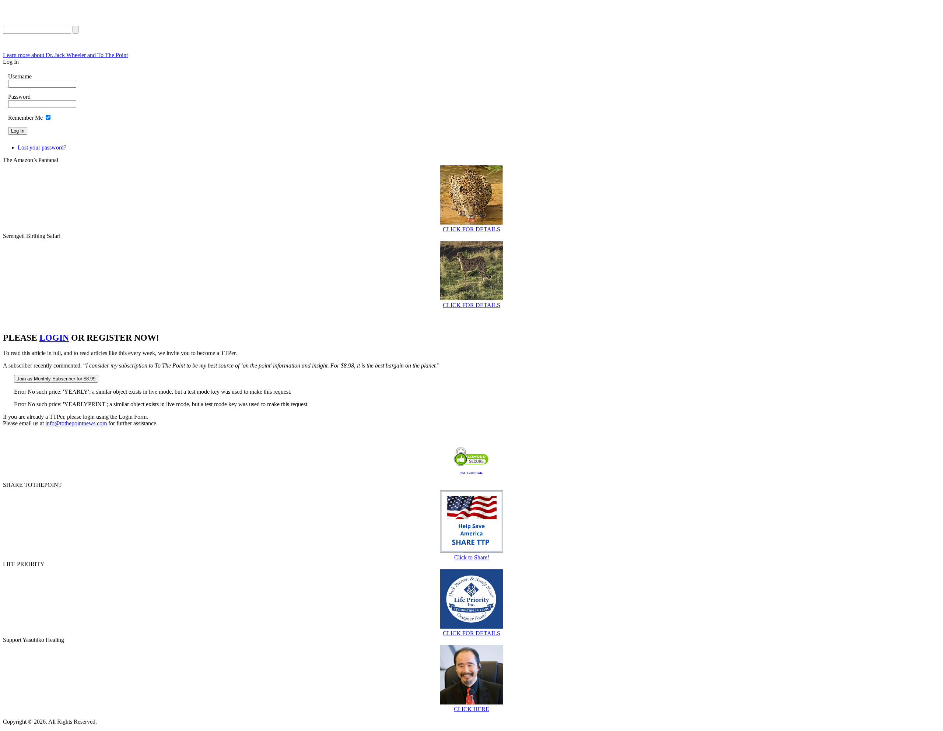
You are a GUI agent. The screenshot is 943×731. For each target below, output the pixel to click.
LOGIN (54, 337)
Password (19, 97)
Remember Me (25, 118)
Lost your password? (42, 147)
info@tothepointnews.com (76, 423)
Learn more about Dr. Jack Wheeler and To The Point (65, 55)
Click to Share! (471, 557)
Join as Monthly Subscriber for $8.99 (56, 379)
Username (20, 76)
